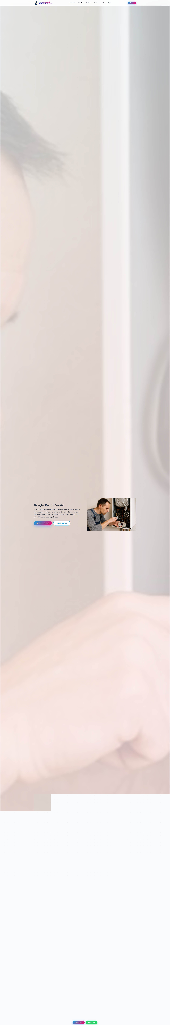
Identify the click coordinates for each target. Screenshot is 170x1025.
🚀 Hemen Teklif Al (43, 523)
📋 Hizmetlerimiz (62, 523)
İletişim (109, 3)
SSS (103, 3)
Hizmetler (80, 3)
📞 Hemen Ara (132, 2)
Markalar (89, 3)
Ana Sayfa (72, 3)
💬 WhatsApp (91, 1022)
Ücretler (96, 3)
